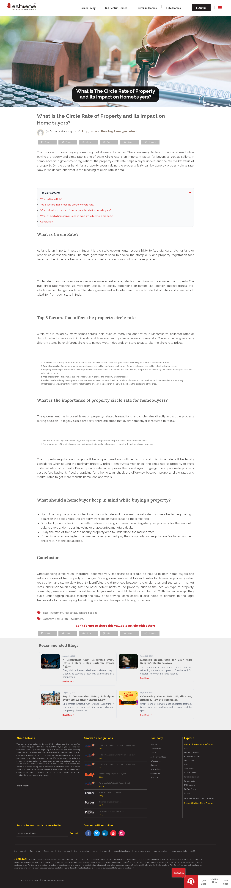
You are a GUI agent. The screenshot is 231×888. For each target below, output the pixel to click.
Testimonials (156, 749)
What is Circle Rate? (51, 199)
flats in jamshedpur (81, 851)
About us (154, 745)
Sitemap (154, 777)
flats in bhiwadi (20, 851)
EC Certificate (190, 789)
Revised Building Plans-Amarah (198, 803)
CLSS (192, 851)
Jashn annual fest (158, 757)
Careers (154, 765)
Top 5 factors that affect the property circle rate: (67, 204)
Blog (186, 748)
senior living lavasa (142, 851)
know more (23, 785)
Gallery (187, 793)
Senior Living (88, 8)
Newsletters (156, 769)
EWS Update (189, 785)
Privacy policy (190, 781)
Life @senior (156, 761)
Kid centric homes (192, 756)
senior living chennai (122, 851)
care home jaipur (161, 851)
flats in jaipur (35, 851)
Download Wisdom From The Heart (199, 798)
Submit (74, 833)
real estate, (71, 612)
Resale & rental (190, 773)
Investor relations (191, 777)
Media (153, 753)
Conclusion (46, 221)
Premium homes (147, 8)
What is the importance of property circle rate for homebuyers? (75, 210)
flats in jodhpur (64, 851)
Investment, (57, 612)
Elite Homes (173, 8)
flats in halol (49, 851)
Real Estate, (62, 619)
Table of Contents (50, 193)
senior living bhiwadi (101, 851)
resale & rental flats (179, 851)
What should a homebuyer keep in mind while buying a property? (76, 216)
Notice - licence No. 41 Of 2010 (198, 744)
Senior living (189, 760)
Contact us (155, 773)
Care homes (189, 769)
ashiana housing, (88, 612)
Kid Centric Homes (116, 8)
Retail (186, 764)
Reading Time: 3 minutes (118, 131)
